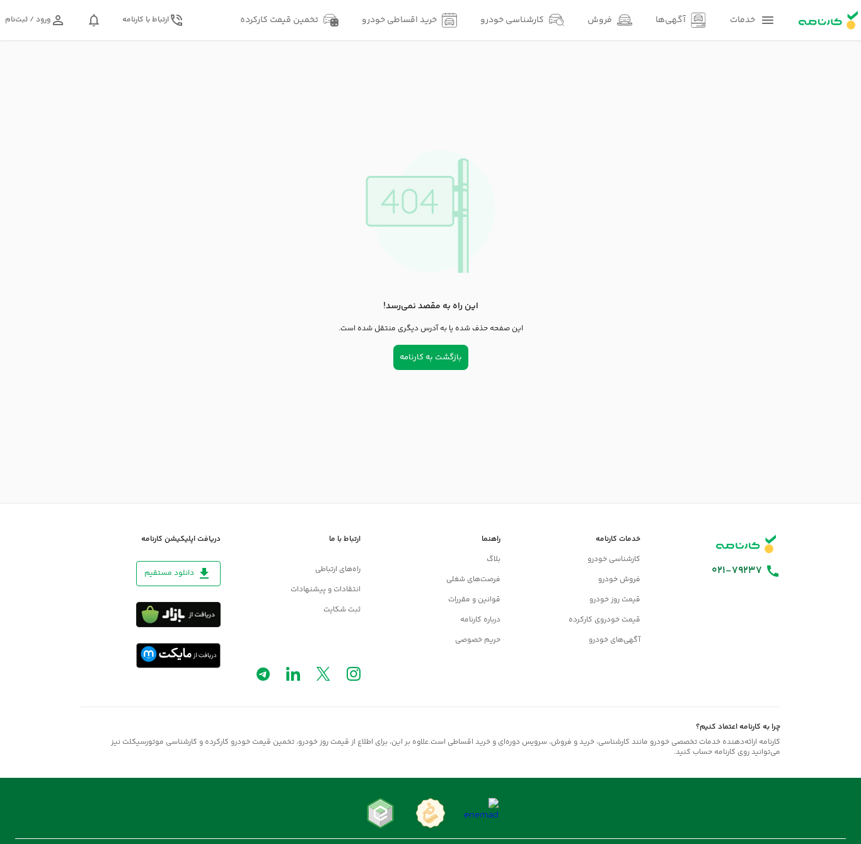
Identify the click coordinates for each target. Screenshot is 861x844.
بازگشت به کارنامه (431, 357)
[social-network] (354, 676)
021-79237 (737, 571)
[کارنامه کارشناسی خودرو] (746, 544)
